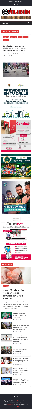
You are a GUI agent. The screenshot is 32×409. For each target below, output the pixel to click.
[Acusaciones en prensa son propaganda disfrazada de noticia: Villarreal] (6, 361)
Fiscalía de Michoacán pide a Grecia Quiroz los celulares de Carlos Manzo (21, 370)
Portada (26, 37)
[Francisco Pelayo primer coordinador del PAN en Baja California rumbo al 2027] (6, 382)
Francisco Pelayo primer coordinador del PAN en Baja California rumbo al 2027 (21, 380)
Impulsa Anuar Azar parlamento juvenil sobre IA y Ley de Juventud (21, 349)
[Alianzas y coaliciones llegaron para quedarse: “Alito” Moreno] (6, 316)
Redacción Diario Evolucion (20, 302)
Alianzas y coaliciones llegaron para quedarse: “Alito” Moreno (20, 315)
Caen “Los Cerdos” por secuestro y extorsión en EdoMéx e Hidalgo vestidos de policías (20, 338)
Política (20, 37)
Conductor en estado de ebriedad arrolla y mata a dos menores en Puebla (15, 48)
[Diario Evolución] (3, 23)
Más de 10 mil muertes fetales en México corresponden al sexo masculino (13, 294)
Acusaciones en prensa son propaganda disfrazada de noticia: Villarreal (20, 360)
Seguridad (6, 40)
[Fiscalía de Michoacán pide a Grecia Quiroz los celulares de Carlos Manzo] (6, 371)
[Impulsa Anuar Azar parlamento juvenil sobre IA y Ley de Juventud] (6, 350)
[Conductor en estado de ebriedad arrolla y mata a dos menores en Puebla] (16, 70)
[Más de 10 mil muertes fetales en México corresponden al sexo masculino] (16, 275)
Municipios (6, 37)
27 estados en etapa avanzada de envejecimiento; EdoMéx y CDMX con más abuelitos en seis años (21, 326)
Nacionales (13, 37)
